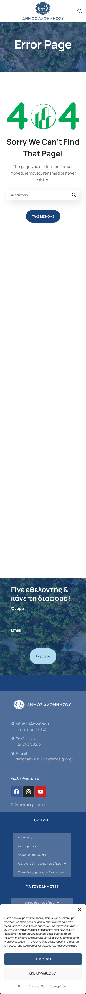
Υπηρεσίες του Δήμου (39, 902)
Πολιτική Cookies (28, 986)
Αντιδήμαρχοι (27, 846)
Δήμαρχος (25, 837)
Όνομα (17, 608)
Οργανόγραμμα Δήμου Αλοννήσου (41, 872)
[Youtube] (40, 791)
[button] (79, 909)
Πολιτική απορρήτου (53, 986)
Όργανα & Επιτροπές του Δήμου (40, 864)
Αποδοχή (43, 959)
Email (16, 630)
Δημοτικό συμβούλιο (32, 855)
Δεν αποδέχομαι (43, 973)
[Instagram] (28, 791)
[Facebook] (16, 791)
